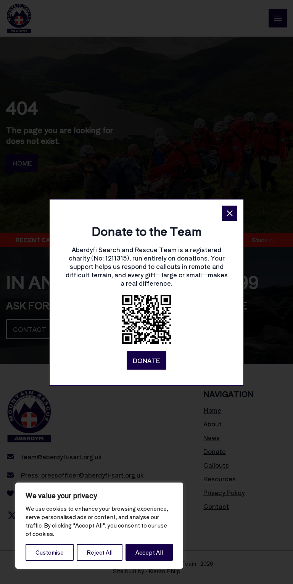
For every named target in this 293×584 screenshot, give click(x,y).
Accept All (149, 552)
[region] (99, 526)
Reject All (100, 552)
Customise (49, 552)
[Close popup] (229, 213)
